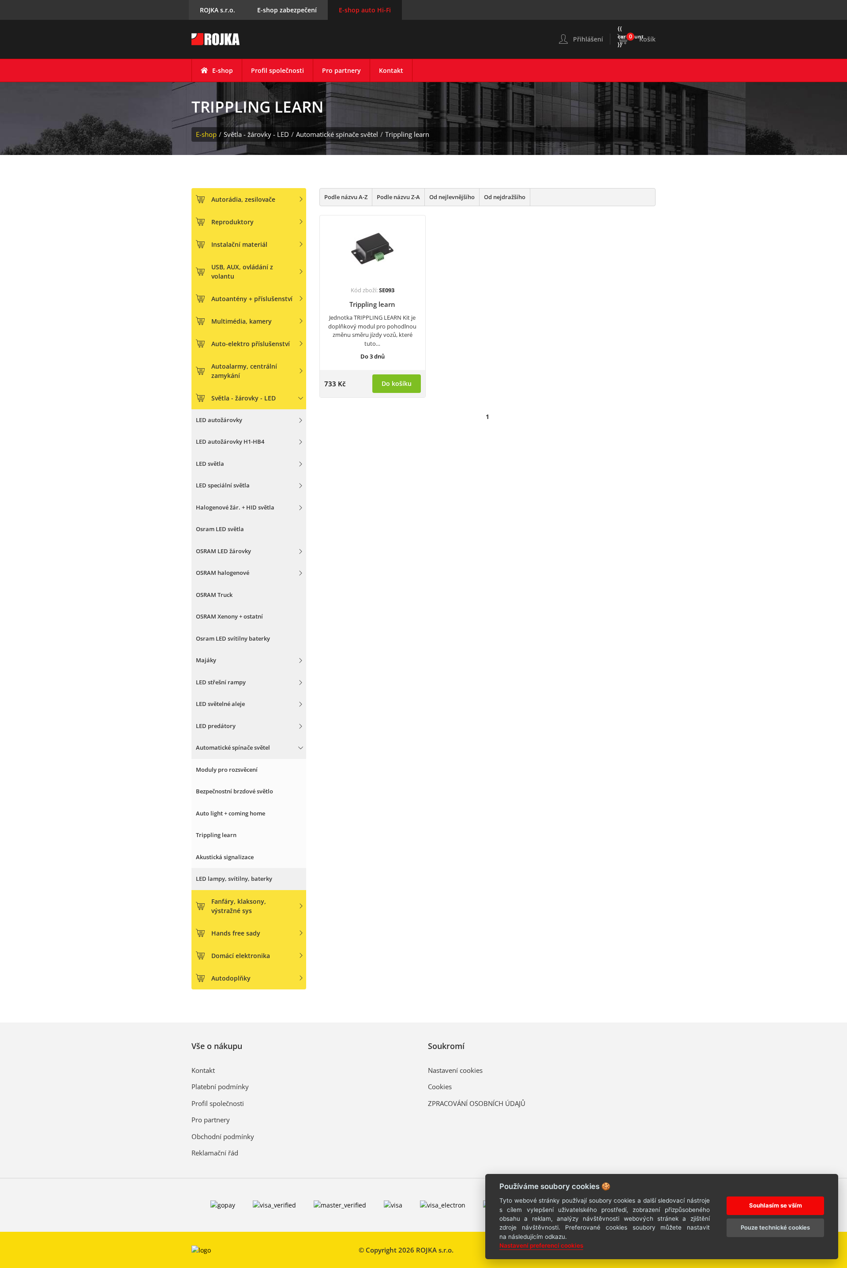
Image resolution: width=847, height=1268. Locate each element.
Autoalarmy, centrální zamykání (244, 371)
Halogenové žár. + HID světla (235, 507)
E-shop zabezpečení (287, 10)
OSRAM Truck (214, 595)
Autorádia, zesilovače (243, 199)
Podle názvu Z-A (398, 197)
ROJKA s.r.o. (217, 10)
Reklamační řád (214, 1152)
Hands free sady (235, 933)
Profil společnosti (277, 70)
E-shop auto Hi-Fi (365, 10)
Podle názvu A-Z (345, 197)
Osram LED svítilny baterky (233, 638)
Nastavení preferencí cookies (541, 1245)
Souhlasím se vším (775, 1204)
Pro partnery (341, 70)
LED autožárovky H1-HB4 (230, 441)
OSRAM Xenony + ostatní (229, 616)
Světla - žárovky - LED (256, 134)
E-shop (222, 70)
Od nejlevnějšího (452, 197)
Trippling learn (407, 134)
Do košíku (397, 383)
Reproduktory (232, 222)
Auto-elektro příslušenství (250, 344)
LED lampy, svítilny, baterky (234, 879)
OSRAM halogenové (222, 573)
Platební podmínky (220, 1086)
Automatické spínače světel (337, 134)
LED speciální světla (223, 485)
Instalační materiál (239, 244)
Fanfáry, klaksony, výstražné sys (238, 906)
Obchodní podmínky (222, 1136)
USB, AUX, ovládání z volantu (242, 271)
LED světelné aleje (220, 704)
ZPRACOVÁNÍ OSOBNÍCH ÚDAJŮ (476, 1103)
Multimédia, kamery (241, 321)
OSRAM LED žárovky (223, 551)
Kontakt (391, 70)
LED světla (210, 464)
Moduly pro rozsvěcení (227, 770)
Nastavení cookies (455, 1070)
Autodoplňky (231, 978)
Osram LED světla (220, 529)
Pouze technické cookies (775, 1226)
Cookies (440, 1086)
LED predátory (216, 726)
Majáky (206, 660)
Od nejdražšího (504, 197)
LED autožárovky (219, 420)
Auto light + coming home (230, 813)
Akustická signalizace (225, 857)
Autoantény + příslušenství (251, 298)
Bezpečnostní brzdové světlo (234, 791)
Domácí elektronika (240, 955)
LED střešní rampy (221, 682)
